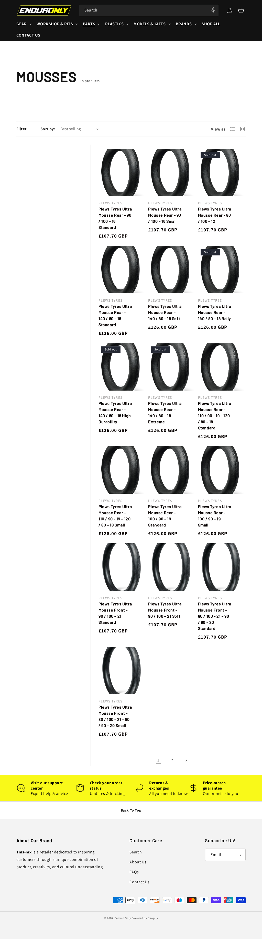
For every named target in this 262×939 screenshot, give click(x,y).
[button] (241, 10)
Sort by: (47, 129)
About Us (137, 862)
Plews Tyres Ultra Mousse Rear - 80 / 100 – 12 (214, 215)
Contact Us (139, 882)
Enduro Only (122, 918)
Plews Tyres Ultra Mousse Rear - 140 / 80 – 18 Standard (115, 315)
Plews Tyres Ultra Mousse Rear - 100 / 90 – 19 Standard (164, 515)
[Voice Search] (213, 10)
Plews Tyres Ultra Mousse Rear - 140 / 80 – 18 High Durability (115, 412)
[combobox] (149, 10)
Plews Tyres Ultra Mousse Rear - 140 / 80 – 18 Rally (214, 312)
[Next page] (186, 760)
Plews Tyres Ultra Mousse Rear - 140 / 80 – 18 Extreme (164, 412)
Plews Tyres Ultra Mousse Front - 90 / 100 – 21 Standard (115, 613)
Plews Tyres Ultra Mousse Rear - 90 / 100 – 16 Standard (115, 218)
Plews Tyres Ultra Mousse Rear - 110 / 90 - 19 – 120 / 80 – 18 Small (115, 515)
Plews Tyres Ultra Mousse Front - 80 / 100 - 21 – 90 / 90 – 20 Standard (214, 616)
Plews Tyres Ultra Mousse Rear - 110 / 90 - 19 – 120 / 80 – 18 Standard (214, 415)
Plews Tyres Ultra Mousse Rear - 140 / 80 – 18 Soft (164, 312)
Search (135, 852)
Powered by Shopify (145, 918)
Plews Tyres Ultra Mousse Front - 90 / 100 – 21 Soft (164, 609)
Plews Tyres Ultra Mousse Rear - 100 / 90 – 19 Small (214, 515)
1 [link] (158, 760)
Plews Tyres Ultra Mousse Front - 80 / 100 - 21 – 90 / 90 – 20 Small (115, 716)
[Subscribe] (239, 855)
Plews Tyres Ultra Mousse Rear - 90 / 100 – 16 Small (164, 215)
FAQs (134, 872)
